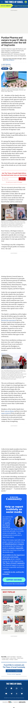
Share (5, 68)
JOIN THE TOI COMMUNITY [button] (14, 671)
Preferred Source (9, 60)
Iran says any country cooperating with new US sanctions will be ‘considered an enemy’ (8, 608)
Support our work (14, 580)
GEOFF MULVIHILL (7, 64)
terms (20, 182)
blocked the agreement (8, 320)
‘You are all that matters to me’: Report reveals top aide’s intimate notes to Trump (8, 628)
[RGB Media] (11, 702)
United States (20, 658)
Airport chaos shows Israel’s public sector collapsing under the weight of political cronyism (19, 628)
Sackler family (5, 659)
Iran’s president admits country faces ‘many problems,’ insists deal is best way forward (19, 608)
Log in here (18, 674)
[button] (26, 2)
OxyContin (19, 656)
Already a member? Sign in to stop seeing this (14, 583)
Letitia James (13, 658)
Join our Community (5, 5)
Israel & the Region (11, 656)
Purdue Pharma (5, 658)
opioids (16, 659)
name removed (6, 413)
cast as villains (9, 411)
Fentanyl (11, 659)
